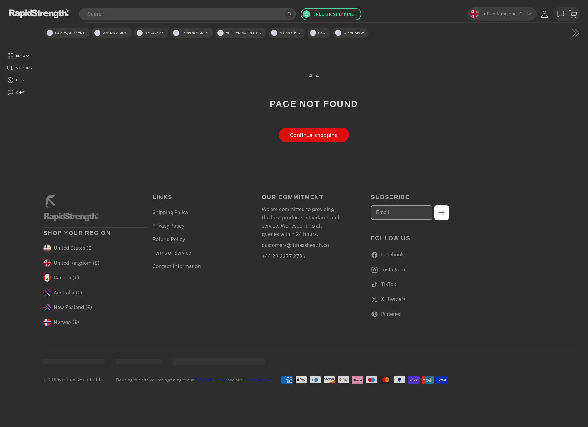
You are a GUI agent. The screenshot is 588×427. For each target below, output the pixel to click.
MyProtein (289, 32)
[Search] (289, 14)
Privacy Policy (168, 225)
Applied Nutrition (243, 32)
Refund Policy (169, 239)
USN (321, 32)
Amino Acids (115, 32)
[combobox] (187, 14)
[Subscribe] (441, 212)
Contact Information (177, 266)
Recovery (154, 32)
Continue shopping (314, 134)
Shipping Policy (170, 212)
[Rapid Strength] (38, 13)
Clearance (354, 32)
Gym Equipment (70, 32)
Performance (194, 32)
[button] (573, 14)
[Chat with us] (561, 14)
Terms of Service (172, 252)
